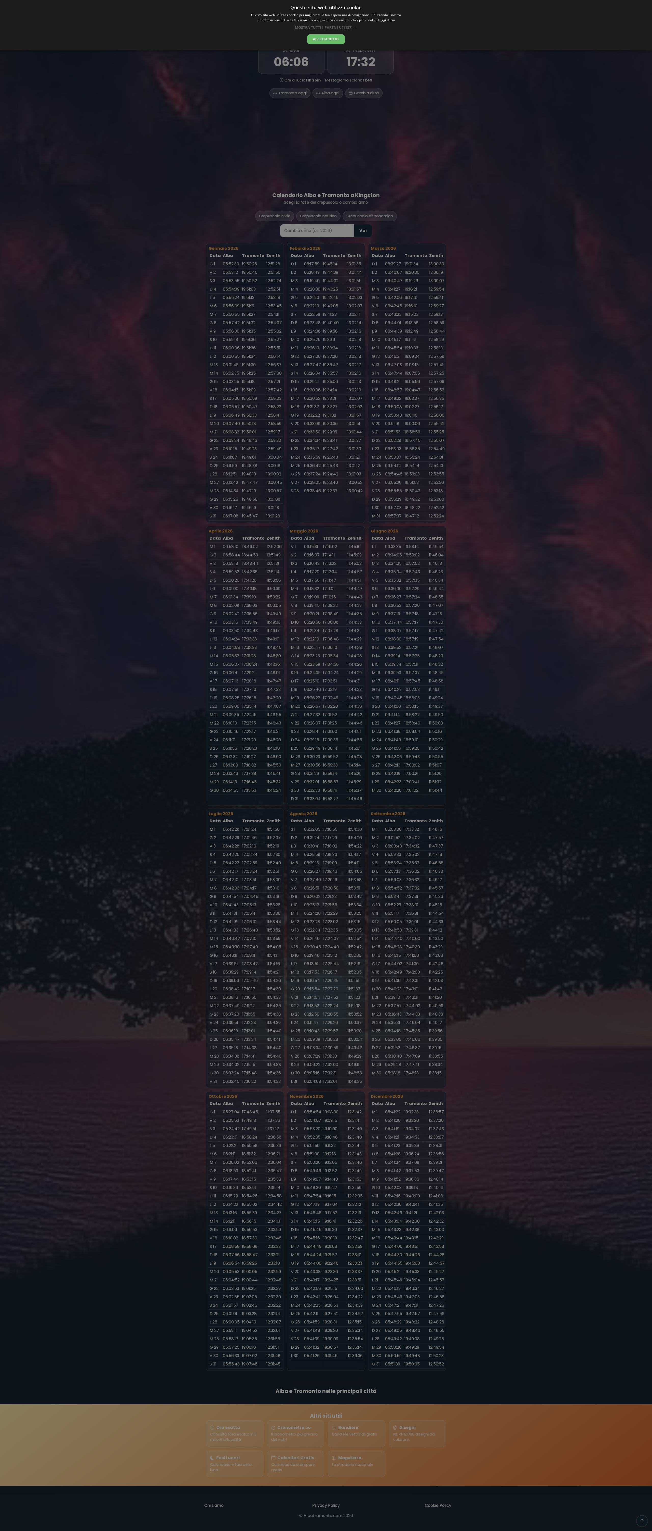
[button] (326, 27)
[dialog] (326, 25)
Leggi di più (386, 20)
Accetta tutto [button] (326, 39)
